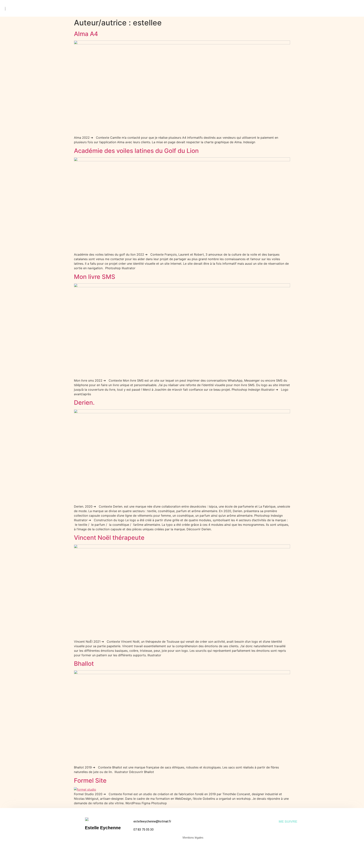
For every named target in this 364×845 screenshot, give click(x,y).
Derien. (84, 402)
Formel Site (90, 780)
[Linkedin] (288, 829)
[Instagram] (281, 829)
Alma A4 (86, 34)
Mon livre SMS (94, 276)
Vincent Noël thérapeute (109, 537)
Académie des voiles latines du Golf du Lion (136, 150)
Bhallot (84, 663)
